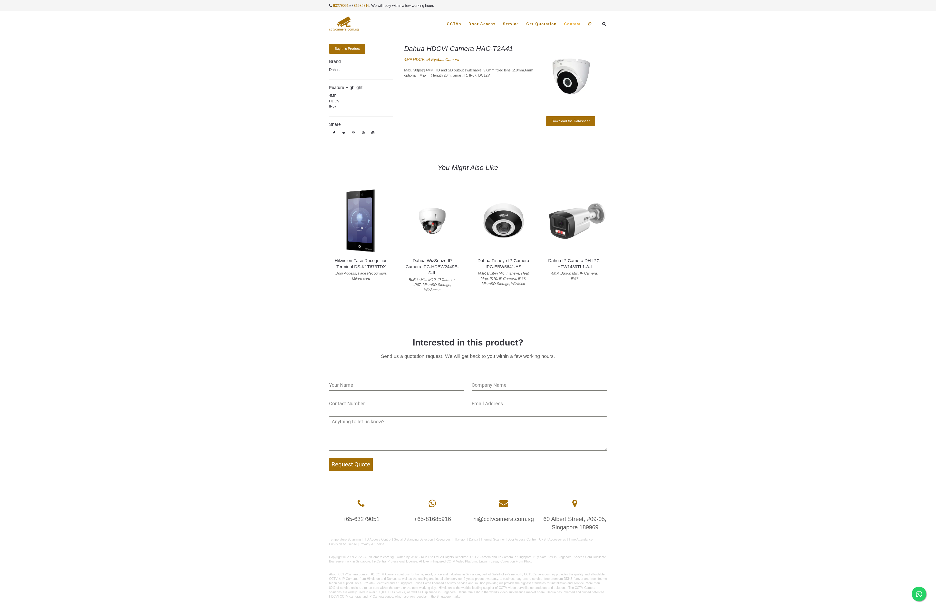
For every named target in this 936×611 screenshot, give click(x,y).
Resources (443, 539)
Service (511, 24)
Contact (572, 24)
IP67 (332, 106)
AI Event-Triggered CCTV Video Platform (448, 561)
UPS (542, 539)
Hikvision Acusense (343, 544)
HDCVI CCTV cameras (345, 596)
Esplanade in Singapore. (439, 592)
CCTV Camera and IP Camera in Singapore (500, 557)
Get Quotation (541, 24)
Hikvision (459, 539)
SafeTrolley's (501, 574)
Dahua (334, 70)
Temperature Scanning (345, 539)
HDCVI (335, 101)
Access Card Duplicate (590, 557)
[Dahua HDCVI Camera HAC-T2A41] (570, 76)
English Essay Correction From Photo (505, 561)
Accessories (557, 539)
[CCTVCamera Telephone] (361, 504)
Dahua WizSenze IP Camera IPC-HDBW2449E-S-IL (432, 266)
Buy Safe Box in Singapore (552, 557)
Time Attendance (581, 539)
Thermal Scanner (493, 539)
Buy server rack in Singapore (349, 561)
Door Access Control (521, 539)
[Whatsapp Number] (432, 504)
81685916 (361, 5)
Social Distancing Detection (413, 539)
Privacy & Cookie (372, 544)
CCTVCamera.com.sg (353, 574)
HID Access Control (377, 539)
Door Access (482, 24)
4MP (333, 96)
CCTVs (454, 24)
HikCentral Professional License (394, 561)
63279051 (341, 5)
